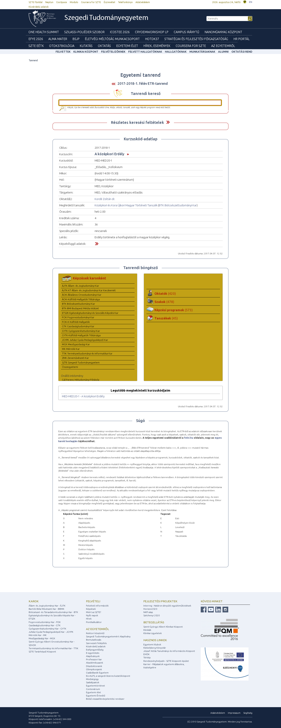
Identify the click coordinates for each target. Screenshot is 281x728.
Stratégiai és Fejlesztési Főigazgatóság (196, 39)
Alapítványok (93, 656)
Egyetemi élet (127, 45)
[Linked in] (217, 609)
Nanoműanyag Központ (223, 32)
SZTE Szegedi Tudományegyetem (81, 362)
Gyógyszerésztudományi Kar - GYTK (47, 628)
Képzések (91, 609)
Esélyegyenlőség (94, 649)
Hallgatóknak (176, 51)
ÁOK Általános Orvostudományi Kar (81, 294)
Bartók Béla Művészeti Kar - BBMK (46, 609)
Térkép (147, 657)
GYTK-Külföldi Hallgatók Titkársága (81, 335)
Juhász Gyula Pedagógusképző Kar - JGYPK (51, 632)
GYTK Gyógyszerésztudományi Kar (81, 331)
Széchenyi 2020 (151, 615)
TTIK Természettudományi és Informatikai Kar (87, 353)
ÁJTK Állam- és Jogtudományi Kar (80, 285)
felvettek (63, 51)
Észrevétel (109, 2)
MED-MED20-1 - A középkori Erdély (83, 396)
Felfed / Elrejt (168, 122)
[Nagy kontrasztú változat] (244, 1)
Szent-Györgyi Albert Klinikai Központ (163, 626)
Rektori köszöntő (95, 633)
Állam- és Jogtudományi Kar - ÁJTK (47, 605)
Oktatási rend (241, 51)
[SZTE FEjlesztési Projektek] (225, 664)
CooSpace (61, 2)
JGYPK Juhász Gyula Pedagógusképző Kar (85, 340)
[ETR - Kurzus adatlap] (127, 154)
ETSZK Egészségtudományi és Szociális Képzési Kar (90, 313)
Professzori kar (94, 659)
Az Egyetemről (223, 45)
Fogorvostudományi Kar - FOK (45, 622)
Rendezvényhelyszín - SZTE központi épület (166, 661)
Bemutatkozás (93, 639)
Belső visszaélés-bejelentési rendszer (105, 699)
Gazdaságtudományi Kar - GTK (44, 625)
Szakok (164, 302)
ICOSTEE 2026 (120, 32)
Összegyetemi (70, 367)
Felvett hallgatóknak (145, 51)
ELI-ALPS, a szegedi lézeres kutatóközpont (108, 676)
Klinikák (147, 630)
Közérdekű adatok (39, 7)
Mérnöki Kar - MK (37, 635)
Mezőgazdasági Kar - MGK (42, 638)
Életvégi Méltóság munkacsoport (112, 39)
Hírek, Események (156, 45)
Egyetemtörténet (95, 685)
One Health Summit (43, 32)
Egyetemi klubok (152, 644)
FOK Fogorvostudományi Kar (78, 317)
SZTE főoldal (35, 2)
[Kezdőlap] (42, 18)
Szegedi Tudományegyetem (106, 18)
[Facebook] (203, 609)
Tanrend (33, 60)
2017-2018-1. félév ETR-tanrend (143, 83)
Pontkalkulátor (94, 622)
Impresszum (234, 713)
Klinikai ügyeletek (152, 633)
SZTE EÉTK (36, 45)
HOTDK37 (152, 39)
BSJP (76, 39)
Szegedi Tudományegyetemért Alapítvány (108, 636)
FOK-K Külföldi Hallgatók (76, 322)
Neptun (49, 2)
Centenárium (93, 689)
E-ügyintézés (92, 653)
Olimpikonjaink (94, 669)
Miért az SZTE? (93, 612)
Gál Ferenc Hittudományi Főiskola (80, 379)
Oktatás (104, 45)
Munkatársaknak (202, 51)
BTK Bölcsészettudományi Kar (178, 205)
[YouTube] (210, 609)
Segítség (247, 713)
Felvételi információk (97, 605)
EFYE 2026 (35, 39)
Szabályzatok (92, 682)
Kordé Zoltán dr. (105, 199)
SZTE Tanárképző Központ (42, 651)
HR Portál (241, 39)
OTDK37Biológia (61, 45)
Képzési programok (173, 310)
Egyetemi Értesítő (95, 695)
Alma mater (57, 39)
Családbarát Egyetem (97, 672)
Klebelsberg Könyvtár (154, 647)
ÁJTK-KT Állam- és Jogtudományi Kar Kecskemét (89, 290)
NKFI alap (148, 612)
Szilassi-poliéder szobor (84, 32)
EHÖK (146, 654)
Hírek (89, 618)
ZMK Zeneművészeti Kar (75, 358)
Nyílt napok (92, 615)
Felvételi (93, 601)
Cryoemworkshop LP (151, 32)
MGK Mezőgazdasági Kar (76, 344)
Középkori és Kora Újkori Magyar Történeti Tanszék (126, 205)
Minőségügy (92, 679)
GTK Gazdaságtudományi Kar (78, 326)
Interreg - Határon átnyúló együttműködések (167, 605)
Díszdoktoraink (94, 666)
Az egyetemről (97, 629)
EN (250, 2)
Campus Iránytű (186, 32)
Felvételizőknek (113, 51)
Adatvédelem (143, 2)
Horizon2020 (150, 609)
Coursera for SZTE (91, 2)
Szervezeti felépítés (96, 643)
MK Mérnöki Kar (71, 349)
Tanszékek (166, 318)
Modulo (74, 2)
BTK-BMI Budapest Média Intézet (80, 308)
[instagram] (225, 609)
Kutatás (86, 45)
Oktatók (165, 293)
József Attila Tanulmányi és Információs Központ (169, 651)
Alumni (223, 51)
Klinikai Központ (85, 51)
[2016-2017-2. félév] (113, 83)
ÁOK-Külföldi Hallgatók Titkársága (81, 299)
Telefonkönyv (125, 2)
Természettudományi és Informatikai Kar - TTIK (53, 648)
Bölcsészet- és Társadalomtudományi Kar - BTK (53, 612)
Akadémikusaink (94, 662)
